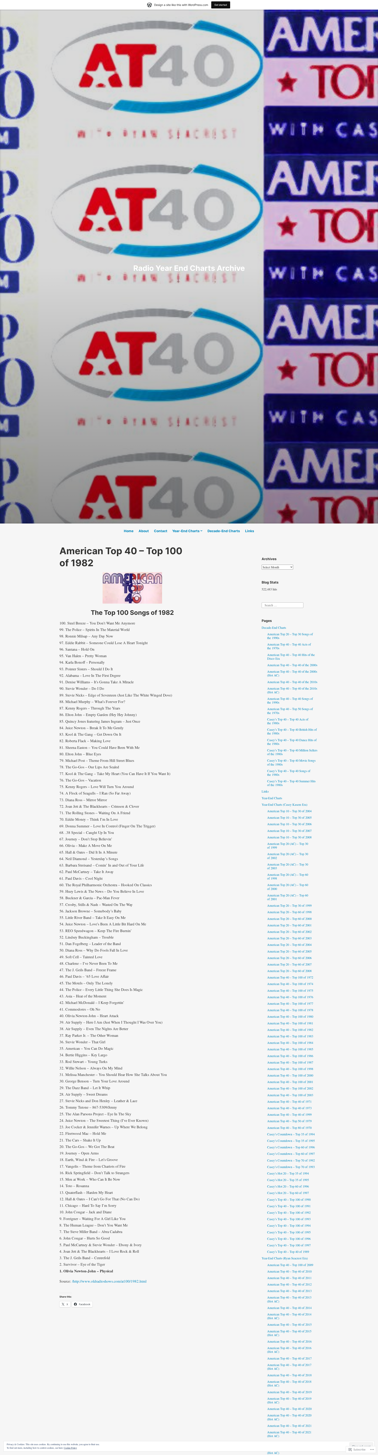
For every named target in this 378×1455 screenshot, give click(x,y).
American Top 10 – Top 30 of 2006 (289, 824)
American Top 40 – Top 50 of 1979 (289, 1121)
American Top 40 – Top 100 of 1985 (290, 1049)
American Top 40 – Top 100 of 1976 (290, 997)
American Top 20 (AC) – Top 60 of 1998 (287, 876)
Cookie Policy (70, 1447)
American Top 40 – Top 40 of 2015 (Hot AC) (289, 1333)
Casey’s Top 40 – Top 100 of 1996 (289, 1239)
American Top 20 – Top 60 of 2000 (289, 919)
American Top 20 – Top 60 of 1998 (289, 912)
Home (128, 531)
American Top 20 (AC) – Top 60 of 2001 (287, 897)
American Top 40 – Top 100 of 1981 (290, 1023)
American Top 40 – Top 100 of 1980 (290, 1016)
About (144, 531)
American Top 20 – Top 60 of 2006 (289, 958)
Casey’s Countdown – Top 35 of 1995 (291, 1141)
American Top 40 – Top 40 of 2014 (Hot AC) (289, 1316)
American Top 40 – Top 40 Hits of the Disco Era (291, 656)
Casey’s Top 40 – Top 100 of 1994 (289, 1225)
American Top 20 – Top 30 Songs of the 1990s (290, 636)
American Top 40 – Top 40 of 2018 (289, 1375)
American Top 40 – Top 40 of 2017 (289, 1358)
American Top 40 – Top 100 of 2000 (290, 1075)
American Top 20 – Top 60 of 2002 (289, 932)
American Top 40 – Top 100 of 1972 (290, 977)
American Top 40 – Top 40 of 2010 (289, 1271)
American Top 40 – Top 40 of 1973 (289, 1108)
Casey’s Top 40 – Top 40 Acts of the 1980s (287, 721)
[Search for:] (282, 605)
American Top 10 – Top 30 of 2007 (289, 831)
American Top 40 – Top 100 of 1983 (290, 1036)
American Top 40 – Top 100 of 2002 (290, 1088)
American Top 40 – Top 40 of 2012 (289, 1284)
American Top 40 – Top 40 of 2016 (289, 1341)
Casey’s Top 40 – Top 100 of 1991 (289, 1206)
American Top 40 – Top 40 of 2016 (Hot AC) (289, 1350)
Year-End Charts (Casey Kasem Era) (284, 804)
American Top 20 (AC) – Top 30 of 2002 (287, 856)
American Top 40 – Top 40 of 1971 (289, 1101)
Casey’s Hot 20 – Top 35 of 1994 (288, 1173)
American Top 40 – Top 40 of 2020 (289, 1409)
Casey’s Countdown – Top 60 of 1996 (291, 1147)
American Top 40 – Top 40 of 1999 (289, 1114)
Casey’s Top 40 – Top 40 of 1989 (288, 1252)
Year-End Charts (186, 531)
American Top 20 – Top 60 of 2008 (289, 971)
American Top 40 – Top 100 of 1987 (290, 1062)
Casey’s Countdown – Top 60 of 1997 (291, 1154)
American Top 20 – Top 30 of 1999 (289, 905)
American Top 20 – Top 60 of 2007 (289, 964)
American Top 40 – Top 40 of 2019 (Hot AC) (289, 1400)
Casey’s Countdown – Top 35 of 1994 (291, 1134)
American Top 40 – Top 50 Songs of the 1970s (290, 711)
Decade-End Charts (224, 531)
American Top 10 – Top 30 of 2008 (289, 837)
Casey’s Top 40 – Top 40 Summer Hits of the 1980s (291, 783)
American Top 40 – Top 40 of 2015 (289, 1324)
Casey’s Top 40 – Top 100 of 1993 (289, 1219)
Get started (220, 4)
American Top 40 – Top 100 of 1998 (290, 1069)
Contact (160, 531)
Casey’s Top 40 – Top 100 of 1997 (289, 1245)
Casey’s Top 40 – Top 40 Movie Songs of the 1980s (291, 762)
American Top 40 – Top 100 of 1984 (290, 1043)
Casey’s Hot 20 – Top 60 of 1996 (288, 1186)
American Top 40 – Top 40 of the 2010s (292, 682)
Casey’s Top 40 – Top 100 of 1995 (289, 1232)
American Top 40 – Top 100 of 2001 (290, 1082)
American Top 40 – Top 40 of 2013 (289, 1291)
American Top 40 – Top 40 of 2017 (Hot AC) (289, 1367)
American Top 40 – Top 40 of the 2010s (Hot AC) (292, 690)
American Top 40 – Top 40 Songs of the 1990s (290, 700)
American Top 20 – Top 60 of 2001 (289, 925)
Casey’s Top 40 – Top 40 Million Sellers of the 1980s (292, 752)
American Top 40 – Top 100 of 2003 (290, 1095)
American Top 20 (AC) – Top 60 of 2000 (287, 887)
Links (249, 531)
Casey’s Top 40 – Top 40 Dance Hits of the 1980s (292, 742)
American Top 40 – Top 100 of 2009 (290, 1265)
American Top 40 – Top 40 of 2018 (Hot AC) (289, 1383)
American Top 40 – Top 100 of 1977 (290, 1003)
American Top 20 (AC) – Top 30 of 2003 (287, 866)
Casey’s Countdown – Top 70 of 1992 (291, 1160)
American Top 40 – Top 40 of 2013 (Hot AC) (289, 1299)
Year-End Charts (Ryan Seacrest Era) (285, 1258)
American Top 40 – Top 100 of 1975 (290, 990)
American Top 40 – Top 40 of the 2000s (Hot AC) (292, 673)
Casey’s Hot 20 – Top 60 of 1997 (288, 1193)
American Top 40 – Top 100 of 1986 (290, 1056)
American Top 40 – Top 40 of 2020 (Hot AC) (289, 1417)
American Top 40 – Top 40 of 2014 (289, 1308)
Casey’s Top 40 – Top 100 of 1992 (289, 1212)
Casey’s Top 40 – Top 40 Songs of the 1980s (288, 773)
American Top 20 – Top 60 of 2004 (289, 945)
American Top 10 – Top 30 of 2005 (289, 817)
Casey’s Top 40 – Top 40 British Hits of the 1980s (292, 731)
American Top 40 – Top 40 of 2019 (289, 1392)
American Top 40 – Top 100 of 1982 (290, 1030)
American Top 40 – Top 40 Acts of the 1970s (289, 646)
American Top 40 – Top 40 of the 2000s (292, 665)
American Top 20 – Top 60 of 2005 (289, 951)
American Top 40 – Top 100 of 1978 (290, 1010)
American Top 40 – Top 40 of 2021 (289, 1426)
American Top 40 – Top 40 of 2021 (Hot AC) (289, 1434)
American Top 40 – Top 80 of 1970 (289, 1128)
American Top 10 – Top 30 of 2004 (289, 811)
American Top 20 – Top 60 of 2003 (289, 938)
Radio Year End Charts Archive (189, 268)
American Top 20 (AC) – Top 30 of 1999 (287, 845)
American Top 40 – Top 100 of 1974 (290, 984)
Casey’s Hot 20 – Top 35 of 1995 (288, 1180)
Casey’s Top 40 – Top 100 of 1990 (289, 1199)
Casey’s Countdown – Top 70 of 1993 (291, 1167)
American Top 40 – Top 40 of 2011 (289, 1278)
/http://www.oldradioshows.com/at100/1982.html (109, 1281)
